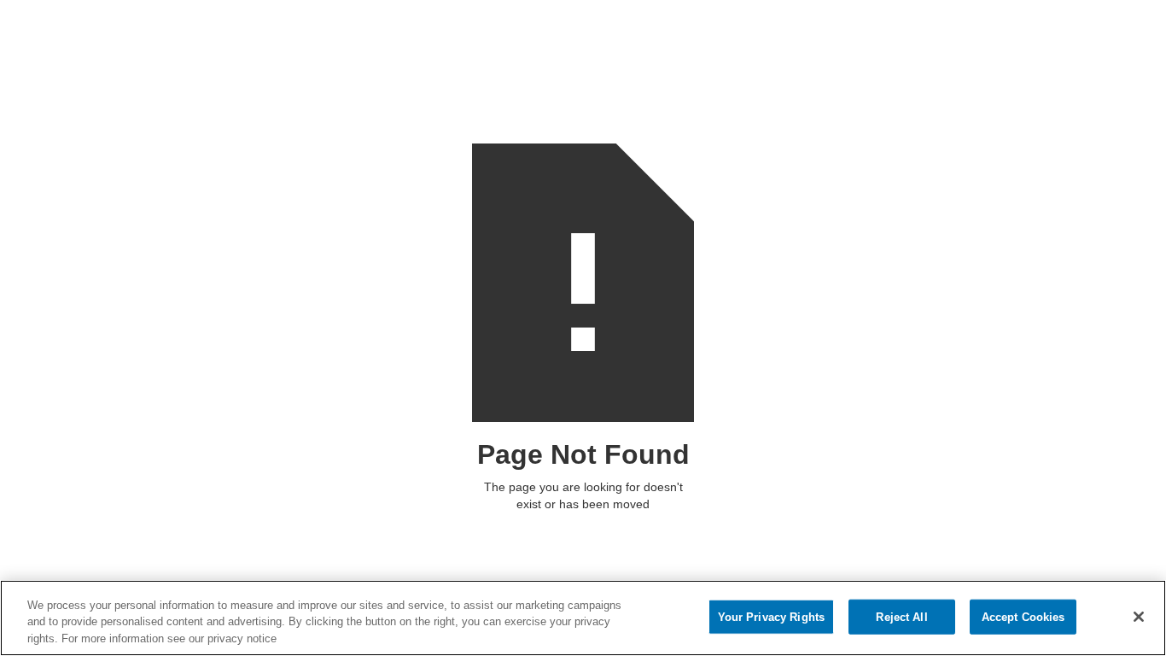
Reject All (901, 616)
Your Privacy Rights (771, 616)
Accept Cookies (1023, 616)
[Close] (1138, 617)
